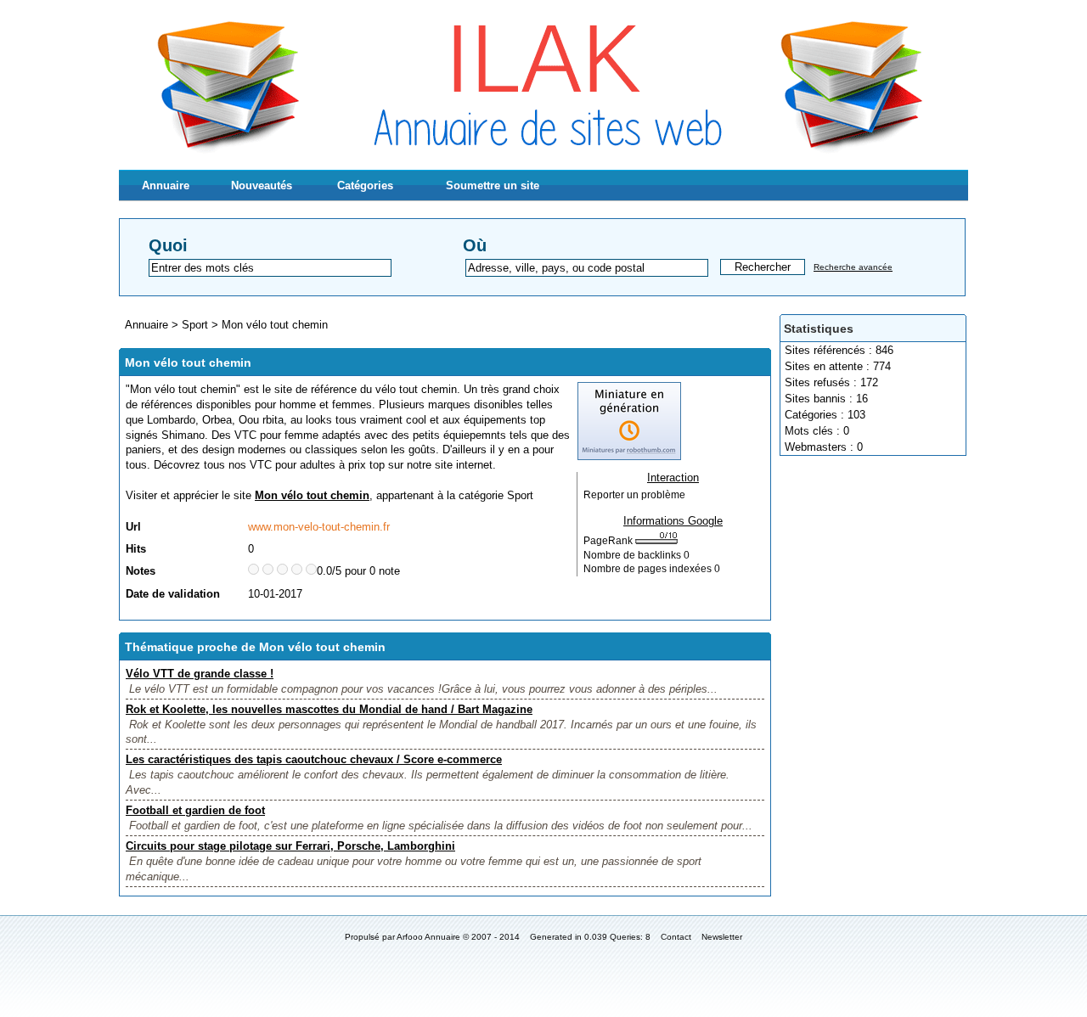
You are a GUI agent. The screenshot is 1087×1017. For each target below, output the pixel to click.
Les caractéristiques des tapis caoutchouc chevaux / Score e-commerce (314, 759)
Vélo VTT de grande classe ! (199, 673)
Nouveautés (261, 185)
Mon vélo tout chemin (275, 324)
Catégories (365, 185)
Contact (676, 936)
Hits (136, 548)
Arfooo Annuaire (428, 936)
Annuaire (165, 185)
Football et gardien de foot (195, 810)
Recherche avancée (853, 267)
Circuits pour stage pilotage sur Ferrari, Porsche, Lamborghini (290, 846)
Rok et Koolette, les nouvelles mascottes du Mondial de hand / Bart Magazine (329, 709)
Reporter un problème (634, 495)
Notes (140, 571)
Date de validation (173, 593)
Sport (195, 324)
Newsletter (721, 936)
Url (133, 526)
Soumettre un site (492, 185)
